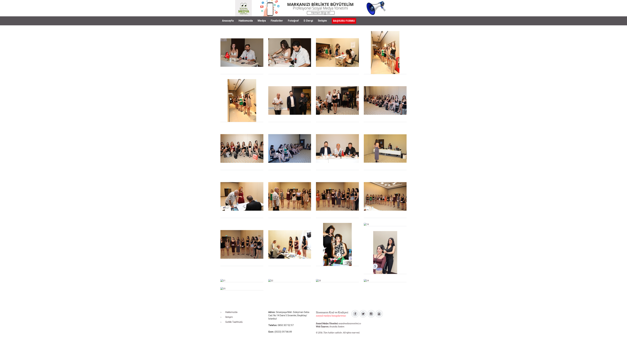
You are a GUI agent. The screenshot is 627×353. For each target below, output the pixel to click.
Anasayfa (228, 20)
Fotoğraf (293, 20)
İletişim (322, 20)
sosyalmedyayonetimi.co (349, 323)
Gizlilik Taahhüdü (234, 322)
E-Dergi (308, 20)
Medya (262, 20)
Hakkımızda (246, 20)
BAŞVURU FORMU (344, 20)
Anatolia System (336, 326)
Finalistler (277, 20)
